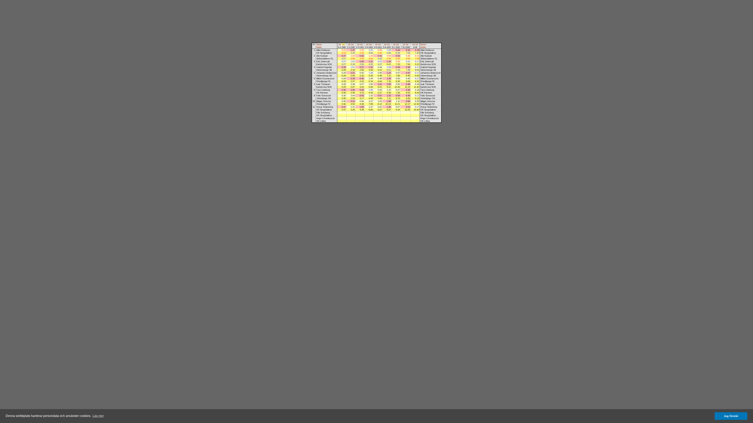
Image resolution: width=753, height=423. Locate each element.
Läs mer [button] (98, 416)
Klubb (319, 47)
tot (343, 44)
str (339, 44)
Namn (319, 44)
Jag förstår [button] (731, 416)
